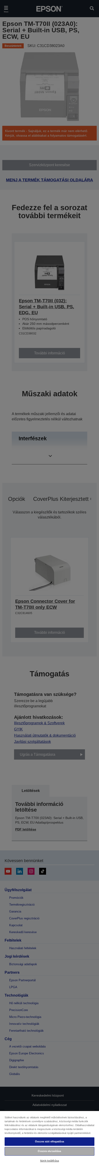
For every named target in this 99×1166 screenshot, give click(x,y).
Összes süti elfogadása (49, 1141)
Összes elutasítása (49, 1151)
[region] (49, 1138)
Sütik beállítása (49, 1160)
